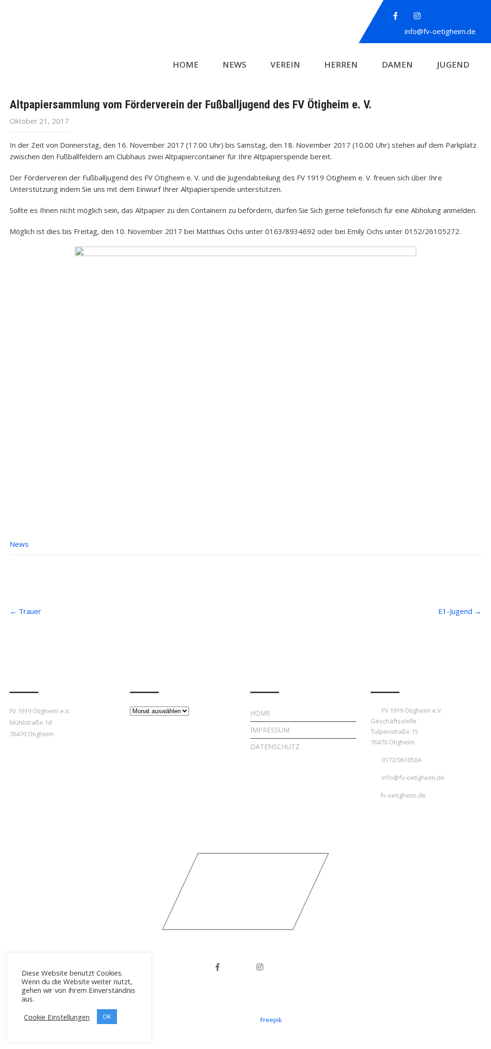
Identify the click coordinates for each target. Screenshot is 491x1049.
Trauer (25, 611)
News (234, 64)
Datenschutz (275, 746)
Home (186, 64)
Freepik (271, 1019)
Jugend (453, 64)
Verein (285, 64)
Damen (397, 64)
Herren (341, 64)
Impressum (270, 729)
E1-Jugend (459, 611)
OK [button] (107, 1016)
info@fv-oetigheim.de (440, 31)
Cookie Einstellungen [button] (57, 1017)
